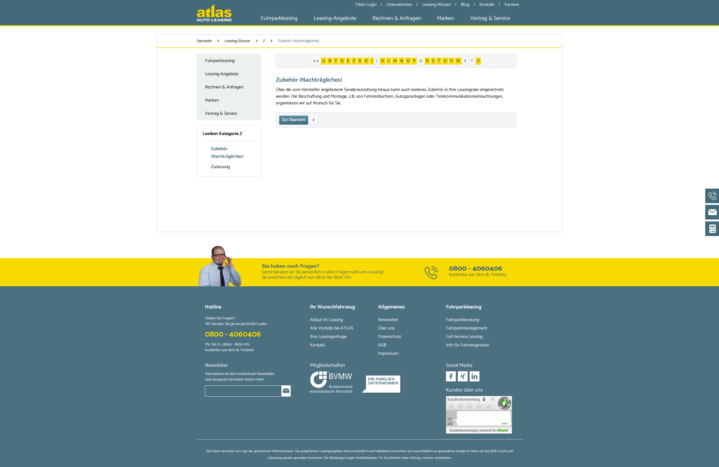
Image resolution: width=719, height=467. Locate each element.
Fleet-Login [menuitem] (366, 4)
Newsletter (388, 320)
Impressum (388, 353)
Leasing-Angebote (221, 74)
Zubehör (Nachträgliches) (227, 152)
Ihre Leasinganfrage (328, 336)
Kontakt (487, 4)
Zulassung (220, 167)
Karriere (511, 4)
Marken (212, 100)
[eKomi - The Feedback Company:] (480, 415)
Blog (465, 4)
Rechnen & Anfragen (224, 87)
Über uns (386, 328)
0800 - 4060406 (475, 268)
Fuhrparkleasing (220, 61)
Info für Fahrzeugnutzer (467, 345)
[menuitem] (279, 18)
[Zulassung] (314, 120)
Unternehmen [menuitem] (399, 4)
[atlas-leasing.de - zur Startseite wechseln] (214, 12)
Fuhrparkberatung (462, 320)
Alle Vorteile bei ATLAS (331, 328)
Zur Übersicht (293, 120)
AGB (382, 345)
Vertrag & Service (221, 113)
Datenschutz (389, 336)
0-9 (315, 61)
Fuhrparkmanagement (466, 328)
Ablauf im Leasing (326, 320)
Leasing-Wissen (437, 4)
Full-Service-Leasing (464, 336)
